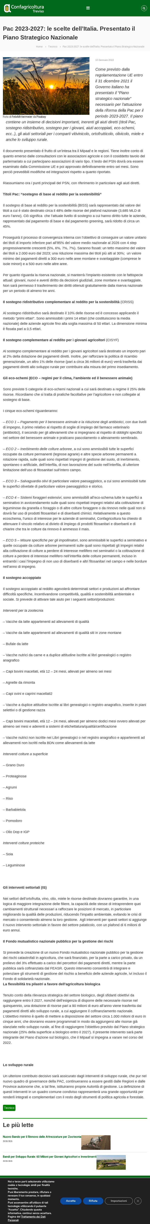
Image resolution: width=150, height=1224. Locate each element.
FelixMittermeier (22, 117)
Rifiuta (93, 1201)
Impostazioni (119, 1201)
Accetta (71, 1201)
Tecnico (52, 46)
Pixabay (41, 117)
